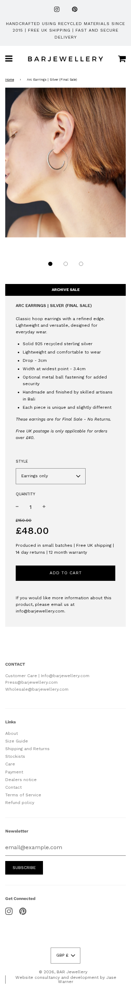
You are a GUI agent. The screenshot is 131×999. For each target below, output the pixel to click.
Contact (13, 787)
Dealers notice (21, 779)
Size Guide (16, 741)
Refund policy (19, 802)
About (11, 733)
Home (9, 79)
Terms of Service (23, 795)
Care (10, 764)
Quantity (25, 494)
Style (22, 461)
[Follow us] (56, 10)
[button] (50, 263)
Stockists (15, 756)
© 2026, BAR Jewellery (63, 971)
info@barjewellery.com (40, 611)
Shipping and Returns (27, 748)
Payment (14, 772)
